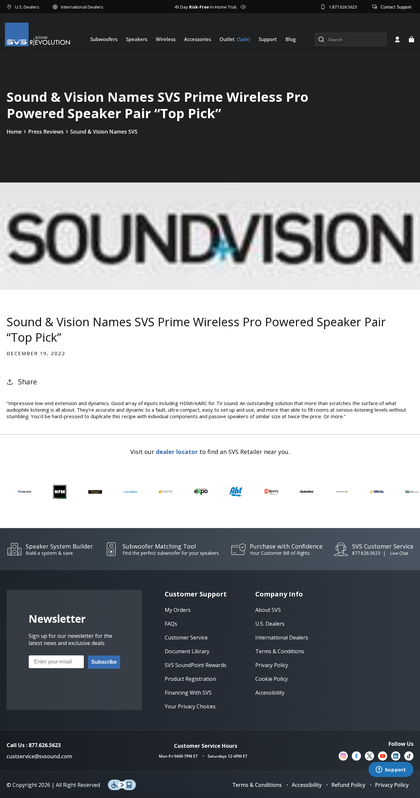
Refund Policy (348, 784)
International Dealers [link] (281, 637)
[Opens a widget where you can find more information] (390, 770)
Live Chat (399, 553)
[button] (411, 39)
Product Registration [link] (190, 678)
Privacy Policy (392, 784)
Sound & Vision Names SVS (103, 131)
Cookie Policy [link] (271, 678)
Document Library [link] (187, 651)
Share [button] (27, 381)
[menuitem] (104, 39)
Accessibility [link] (269, 692)
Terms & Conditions (257, 784)
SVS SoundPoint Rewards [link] (195, 665)
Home (14, 131)
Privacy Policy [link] (271, 665)
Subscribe (104, 662)
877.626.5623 (366, 553)
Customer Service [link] (186, 637)
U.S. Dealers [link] (269, 623)
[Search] (321, 39)
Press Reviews (46, 131)
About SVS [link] (268, 610)
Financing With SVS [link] (188, 692)
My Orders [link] (178, 610)
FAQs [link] (171, 623)
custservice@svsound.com (39, 756)
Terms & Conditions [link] (279, 651)
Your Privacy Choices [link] (190, 706)
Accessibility (307, 784)
